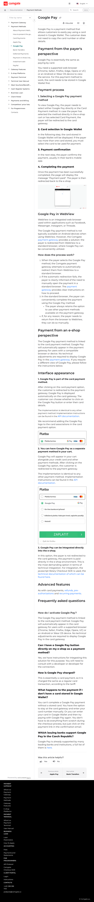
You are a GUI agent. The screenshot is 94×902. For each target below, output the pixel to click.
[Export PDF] (84, 23)
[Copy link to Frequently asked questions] (42, 606)
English (82, 4)
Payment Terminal (18, 77)
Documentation (16, 10)
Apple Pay (17, 42)
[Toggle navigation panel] (34, 20)
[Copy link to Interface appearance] (78, 373)
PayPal (15, 65)
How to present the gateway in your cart (22, 34)
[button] (79, 10)
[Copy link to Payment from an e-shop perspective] (62, 336)
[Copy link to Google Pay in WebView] (78, 214)
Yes (45, 761)
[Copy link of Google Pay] (60, 18)
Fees (5, 850)
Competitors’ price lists (20, 104)
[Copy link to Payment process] (68, 90)
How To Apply (9, 843)
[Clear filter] (30, 18)
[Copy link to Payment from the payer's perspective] (62, 54)
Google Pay (18, 46)
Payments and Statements (9, 854)
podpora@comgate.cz (10, 892)
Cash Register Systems (20, 89)
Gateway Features (18, 69)
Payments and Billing (20, 101)
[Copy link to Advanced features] (74, 585)
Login (6, 876)
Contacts (14, 112)
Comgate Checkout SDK (9, 868)
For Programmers (18, 108)
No (58, 761)
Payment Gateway (18, 23)
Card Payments (19, 38)
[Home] (16, 4)
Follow (69, 23)
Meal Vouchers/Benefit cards (21, 85)
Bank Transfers (19, 50)
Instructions (8, 879)
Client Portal (16, 97)
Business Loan (17, 93)
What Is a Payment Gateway (7, 792)
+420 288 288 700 (9, 887)
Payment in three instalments (22, 58)
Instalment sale (19, 62)
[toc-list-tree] (78, 23)
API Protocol (8, 864)
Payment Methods (34, 10)
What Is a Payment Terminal (7, 822)
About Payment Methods (22, 30)
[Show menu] (69, 4)
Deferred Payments (21, 54)
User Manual (9, 828)
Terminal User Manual (20, 81)
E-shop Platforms (18, 73)
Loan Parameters (8, 838)
